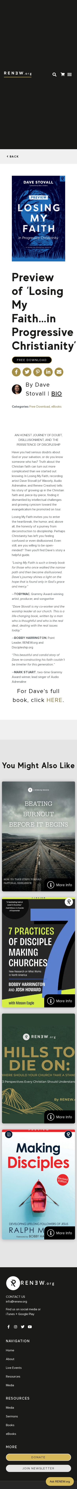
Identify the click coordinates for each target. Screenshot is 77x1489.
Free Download (32, 360)
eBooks (56, 406)
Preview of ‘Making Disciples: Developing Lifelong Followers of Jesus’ (38, 1184)
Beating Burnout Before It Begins (38, 836)
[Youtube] (29, 1326)
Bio (56, 394)
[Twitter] (22, 1326)
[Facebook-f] (8, 1326)
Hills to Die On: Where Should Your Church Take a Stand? (38, 1068)
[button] (69, 74)
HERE (55, 700)
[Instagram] (15, 1326)
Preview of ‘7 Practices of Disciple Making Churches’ (38, 952)
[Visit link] (62, 74)
